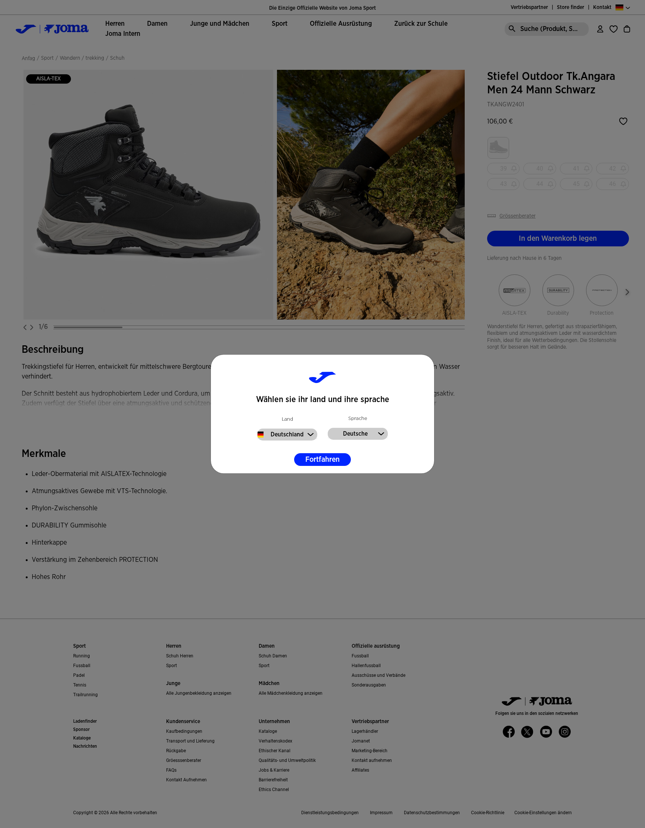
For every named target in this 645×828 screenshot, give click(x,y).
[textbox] (287, 435)
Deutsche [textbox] (355, 434)
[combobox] (287, 434)
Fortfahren (322, 459)
